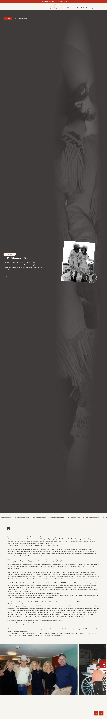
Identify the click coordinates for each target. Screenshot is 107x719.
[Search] (74, 7)
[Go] (96, 713)
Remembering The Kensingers (52, 1)
